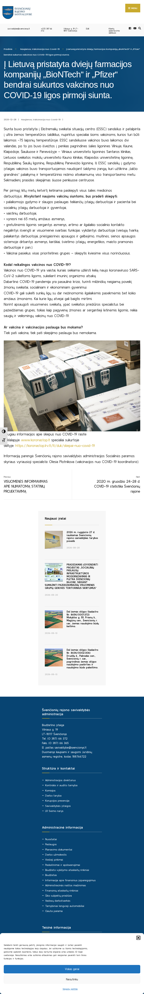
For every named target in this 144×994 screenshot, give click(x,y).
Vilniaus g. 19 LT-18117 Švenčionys (71, 30)
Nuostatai (51, 839)
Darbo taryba (53, 795)
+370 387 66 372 (46, 30)
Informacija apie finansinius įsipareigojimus (70, 880)
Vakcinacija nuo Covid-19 (46, 49)
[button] (138, 938)
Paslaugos (51, 844)
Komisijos (50, 790)
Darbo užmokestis (56, 854)
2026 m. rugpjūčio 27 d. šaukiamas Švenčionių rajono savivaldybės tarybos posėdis (82, 536)
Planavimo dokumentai (58, 849)
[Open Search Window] (139, 28)
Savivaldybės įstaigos (58, 805)
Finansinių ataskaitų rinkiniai (61, 890)
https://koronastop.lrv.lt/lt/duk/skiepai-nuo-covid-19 (55, 446)
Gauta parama (54, 910)
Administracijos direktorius (60, 780)
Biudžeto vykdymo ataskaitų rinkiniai (67, 869)
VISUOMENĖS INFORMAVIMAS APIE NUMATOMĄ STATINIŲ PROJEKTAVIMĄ (26, 484)
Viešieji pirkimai (54, 859)
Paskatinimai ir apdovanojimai (62, 864)
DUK (87, 29)
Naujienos (25, 49)
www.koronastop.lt (35, 440)
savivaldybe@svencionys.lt (19, 29)
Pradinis (8, 49)
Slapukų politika (70, 989)
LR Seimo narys (54, 810)
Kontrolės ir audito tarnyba (61, 785)
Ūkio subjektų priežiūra (58, 895)
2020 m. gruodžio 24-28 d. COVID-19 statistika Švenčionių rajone (117, 484)
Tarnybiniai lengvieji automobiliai (64, 905)
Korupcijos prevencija (57, 800)
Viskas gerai (72, 969)
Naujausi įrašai (55, 518)
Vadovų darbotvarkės (57, 900)
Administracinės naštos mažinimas (65, 885)
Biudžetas (51, 875)
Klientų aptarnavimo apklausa (114, 31)
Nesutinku (72, 979)
